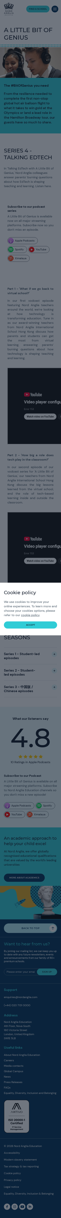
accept (30, 625)
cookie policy (30, 615)
